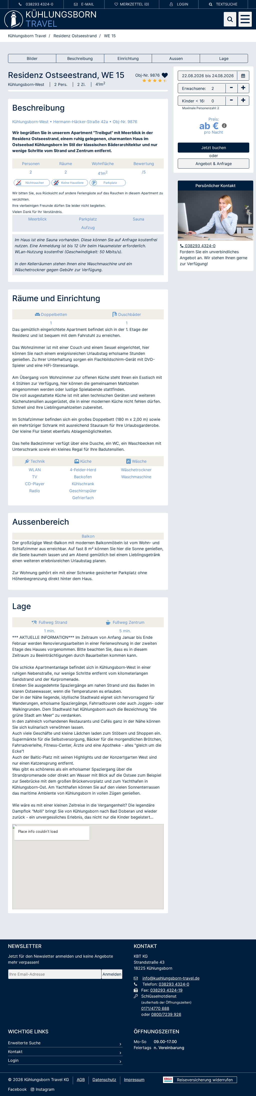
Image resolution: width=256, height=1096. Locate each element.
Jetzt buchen (213, 147)
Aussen (176, 58)
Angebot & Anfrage (214, 163)
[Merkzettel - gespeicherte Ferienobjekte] (131, 4)
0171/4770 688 (155, 1008)
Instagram (44, 1089)
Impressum (134, 1079)
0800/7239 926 (166, 1014)
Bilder (32, 58)
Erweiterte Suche (24, 1042)
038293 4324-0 (200, 245)
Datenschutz (104, 1079)
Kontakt (15, 1051)
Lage (223, 58)
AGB (81, 1079)
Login (13, 1060)
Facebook (17, 1089)
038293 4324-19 (166, 990)
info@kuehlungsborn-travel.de (171, 978)
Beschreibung (80, 58)
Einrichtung (128, 58)
